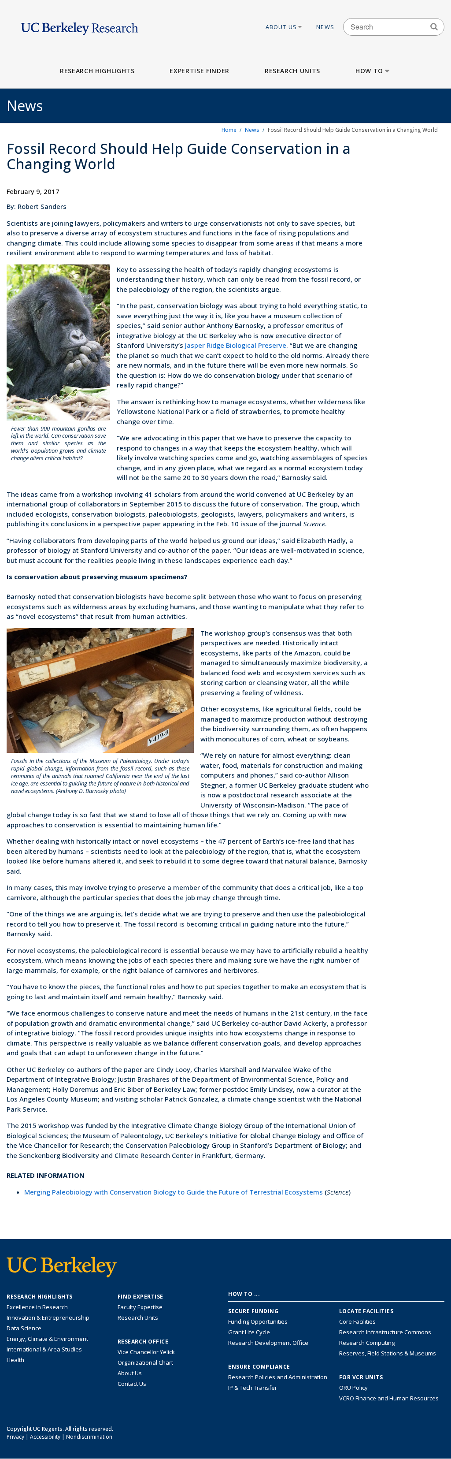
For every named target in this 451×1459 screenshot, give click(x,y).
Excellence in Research (37, 1307)
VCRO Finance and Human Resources (389, 1398)
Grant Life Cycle (249, 1332)
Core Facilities (357, 1321)
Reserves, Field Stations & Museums (387, 1353)
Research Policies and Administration (277, 1377)
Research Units (292, 71)
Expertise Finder (199, 71)
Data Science (24, 1328)
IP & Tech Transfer (252, 1388)
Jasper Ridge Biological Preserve (235, 345)
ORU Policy (353, 1388)
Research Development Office (268, 1343)
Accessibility (45, 1436)
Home (229, 130)
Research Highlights (97, 71)
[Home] (79, 27)
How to (369, 71)
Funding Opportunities (258, 1321)
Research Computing (367, 1343)
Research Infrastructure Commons (385, 1332)
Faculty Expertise (140, 1307)
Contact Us (132, 1384)
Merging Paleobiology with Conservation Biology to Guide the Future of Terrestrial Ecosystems (173, 1191)
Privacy (15, 1436)
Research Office (143, 1341)
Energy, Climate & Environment (47, 1339)
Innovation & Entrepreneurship (48, 1317)
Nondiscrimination (89, 1436)
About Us (281, 27)
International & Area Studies (44, 1349)
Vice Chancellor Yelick (146, 1352)
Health (15, 1360)
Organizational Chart (145, 1362)
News (325, 27)
